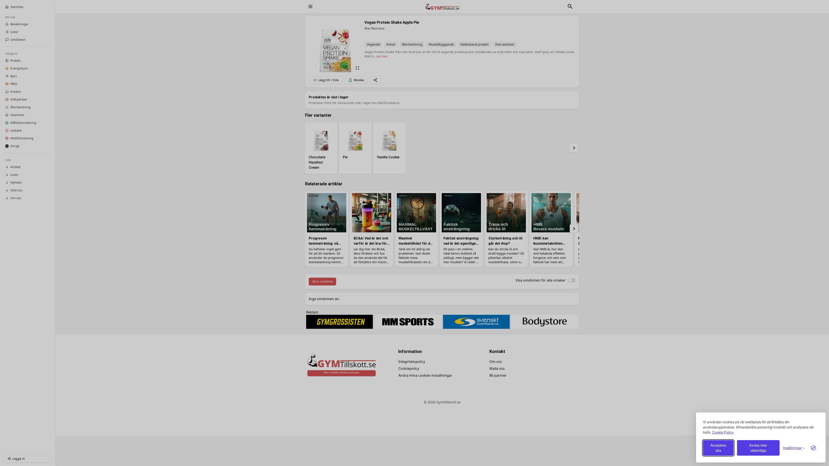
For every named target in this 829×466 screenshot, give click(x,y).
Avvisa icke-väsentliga (758, 448)
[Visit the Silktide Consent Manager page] (813, 448)
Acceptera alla (718, 448)
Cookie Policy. (723, 432)
